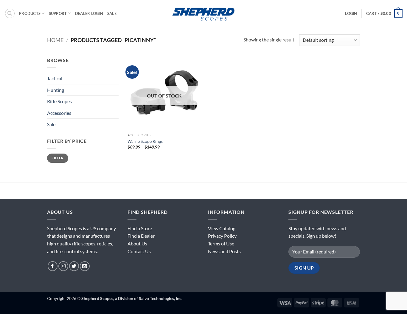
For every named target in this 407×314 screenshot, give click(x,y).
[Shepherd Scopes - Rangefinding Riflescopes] (203, 13)
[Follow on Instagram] (63, 266)
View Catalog (221, 228)
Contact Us (139, 251)
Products (30, 13)
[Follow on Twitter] (74, 266)
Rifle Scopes (59, 101)
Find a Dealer (141, 236)
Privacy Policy (222, 236)
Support (58, 13)
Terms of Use (221, 243)
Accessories (59, 113)
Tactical (54, 78)
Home (55, 40)
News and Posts (224, 251)
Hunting (55, 90)
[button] (351, 13)
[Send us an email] (85, 266)
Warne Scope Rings (145, 141)
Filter (57, 158)
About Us (137, 243)
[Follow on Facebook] (53, 266)
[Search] (10, 13)
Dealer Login (89, 13)
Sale (111, 13)
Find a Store (140, 228)
